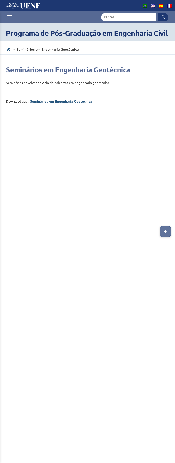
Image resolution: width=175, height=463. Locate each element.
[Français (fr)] (169, 5)
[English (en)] (153, 5)
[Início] (9, 49)
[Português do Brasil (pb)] (145, 5)
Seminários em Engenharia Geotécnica (61, 101)
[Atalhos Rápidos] (165, 231)
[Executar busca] (163, 17)
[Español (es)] (161, 5)
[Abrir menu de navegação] (10, 17)
